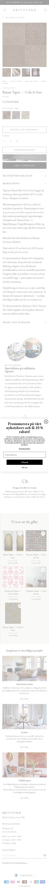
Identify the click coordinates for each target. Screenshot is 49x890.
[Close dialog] (46, 421)
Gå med (24, 462)
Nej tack (24, 467)
